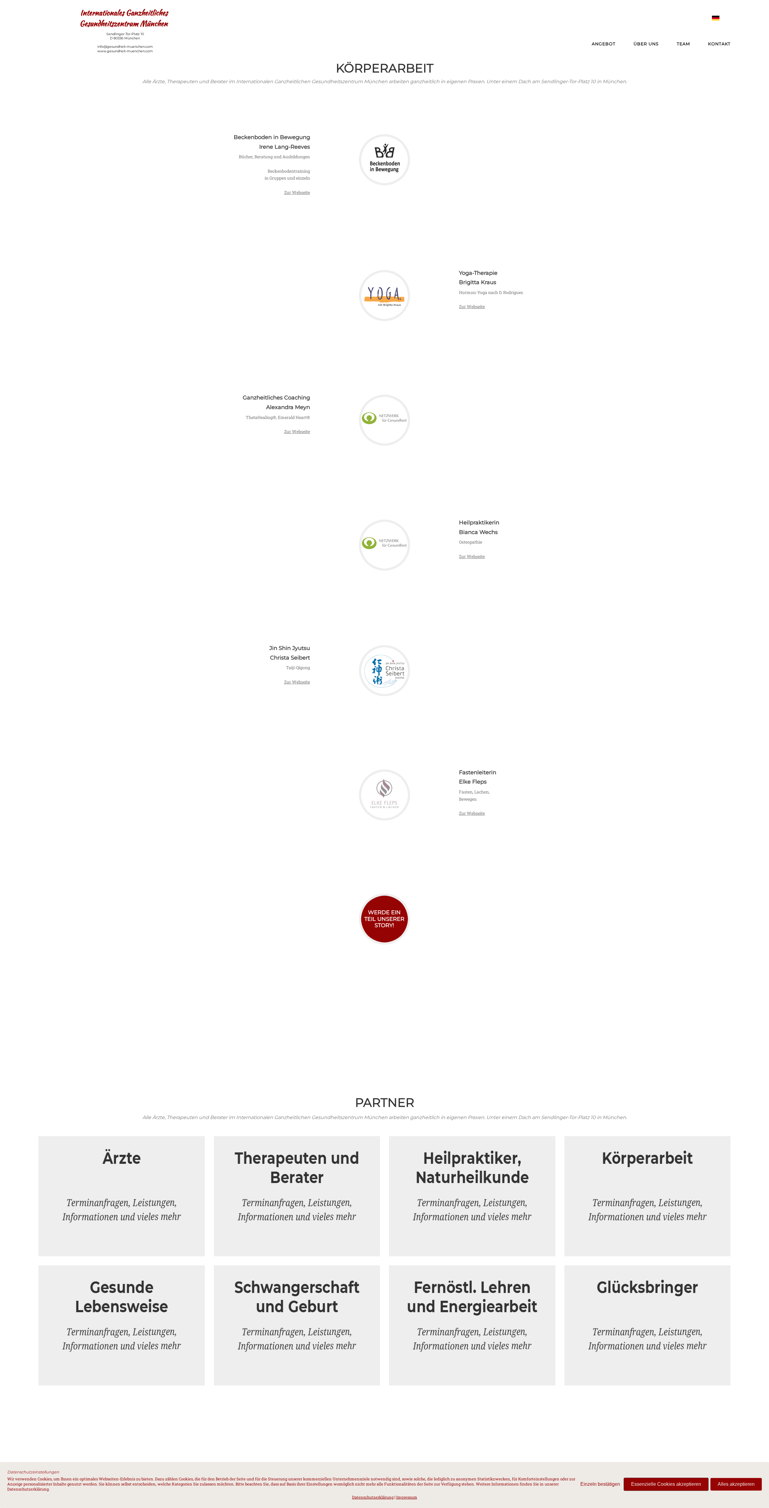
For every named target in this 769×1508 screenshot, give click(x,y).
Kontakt (719, 44)
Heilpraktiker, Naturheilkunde (471, 1151)
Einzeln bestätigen (600, 1484)
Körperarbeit (646, 1151)
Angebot (604, 44)
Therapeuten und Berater (296, 1151)
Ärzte (120, 1151)
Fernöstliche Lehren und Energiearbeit (471, 1280)
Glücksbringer (647, 1280)
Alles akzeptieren (736, 1484)
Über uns (646, 44)
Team (683, 44)
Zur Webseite (297, 192)
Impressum (406, 1497)
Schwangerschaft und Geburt (295, 1280)
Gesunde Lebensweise (120, 1280)
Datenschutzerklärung (373, 1497)
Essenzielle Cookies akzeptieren (666, 1484)
